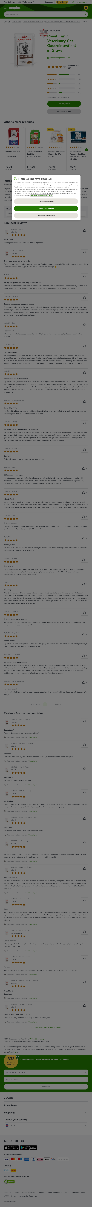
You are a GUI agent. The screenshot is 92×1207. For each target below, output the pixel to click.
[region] (46, 197)
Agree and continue (46, 208)
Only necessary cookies (46, 215)
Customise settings (46, 201)
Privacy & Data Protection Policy (42, 195)
